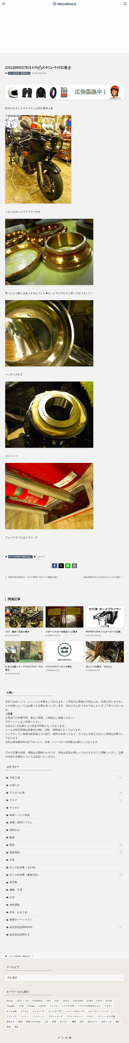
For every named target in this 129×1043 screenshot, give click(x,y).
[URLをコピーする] (74, 565)
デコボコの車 (17, 792)
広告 (12, 859)
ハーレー (24, 1016)
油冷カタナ (92, 1021)
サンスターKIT (55, 1011)
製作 (117, 1021)
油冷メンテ (106, 1021)
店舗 (54, 1021)
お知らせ (15, 785)
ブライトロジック (75, 1016)
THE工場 (15, 777)
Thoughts (10, 1006)
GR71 (19, 1001)
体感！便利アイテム (21, 822)
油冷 (82, 1021)
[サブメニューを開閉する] (120, 778)
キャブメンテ (38, 1011)
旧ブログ (41, 557)
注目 (12, 897)
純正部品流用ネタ (20, 934)
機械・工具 (16, 889)
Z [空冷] (42, 1006)
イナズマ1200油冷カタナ (89, 1006)
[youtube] (70, 1037)
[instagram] (66, 1037)
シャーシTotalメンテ (75, 1011)
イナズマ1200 (67, 1006)
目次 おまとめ (18, 912)
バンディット (38, 1016)
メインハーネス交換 (106, 1016)
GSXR (90, 1001)
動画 (12, 837)
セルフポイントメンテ (98, 1011)
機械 (74, 1021)
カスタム (24, 1011)
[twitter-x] (62, 1037)
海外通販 (15, 904)
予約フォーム (12, 721)
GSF (48, 1001)
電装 (16, 1027)
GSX (56, 1001)
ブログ (13, 800)
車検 (8, 1027)
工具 (46, 1021)
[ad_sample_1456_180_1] (64, 98)
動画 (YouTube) (33, 1021)
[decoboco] (65, 4)
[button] (54, 565)
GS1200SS (37, 1001)
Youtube (31, 1006)
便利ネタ (15, 830)
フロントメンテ (55, 1016)
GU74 (99, 1001)
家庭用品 (15, 852)
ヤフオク (15, 807)
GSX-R (66, 1001)
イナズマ (53, 1006)
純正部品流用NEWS (21, 927)
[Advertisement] (64, 31)
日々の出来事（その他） (23, 867)
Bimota (9, 1001)
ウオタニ (108, 1006)
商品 (12, 844)
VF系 (21, 1006)
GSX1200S (78, 1001)
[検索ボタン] (125, 4)
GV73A (108, 1001)
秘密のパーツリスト (21, 919)
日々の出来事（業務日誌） (19, 73)
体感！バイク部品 (20, 815)
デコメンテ (11, 1016)
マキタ (90, 1016)
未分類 (13, 882)
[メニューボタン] (4, 4)
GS (27, 1001)
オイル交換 (11, 1011)
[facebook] (58, 1037)
